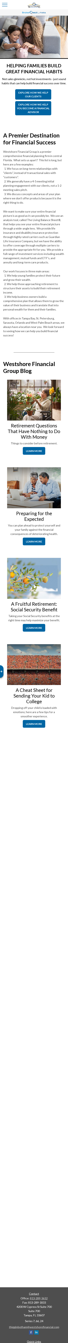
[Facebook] (31, 1332)
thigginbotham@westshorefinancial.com (34, 1327)
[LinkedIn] (36, 1332)
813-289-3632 (39, 1298)
